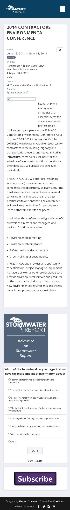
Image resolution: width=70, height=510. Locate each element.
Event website (18, 92)
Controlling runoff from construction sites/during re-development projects (33, 399)
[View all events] (59, 49)
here (45, 157)
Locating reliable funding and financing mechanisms (35, 418)
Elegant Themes (28, 501)
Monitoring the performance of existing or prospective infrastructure (34, 409)
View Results (35, 460)
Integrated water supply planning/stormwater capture (36, 426)
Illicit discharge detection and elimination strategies (34, 390)
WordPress (58, 501)
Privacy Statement (24, 506)
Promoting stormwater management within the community (31, 381)
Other (13, 441)
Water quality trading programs (25, 434)
